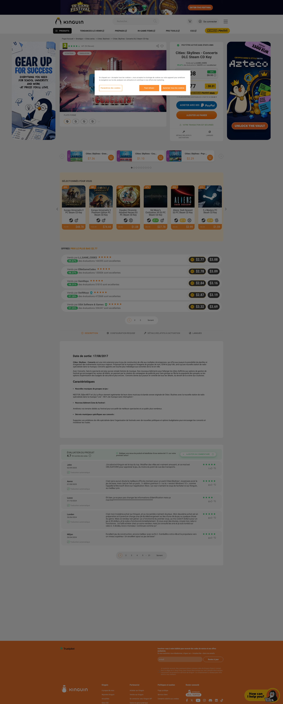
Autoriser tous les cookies (173, 88)
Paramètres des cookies (111, 88)
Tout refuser (149, 88)
